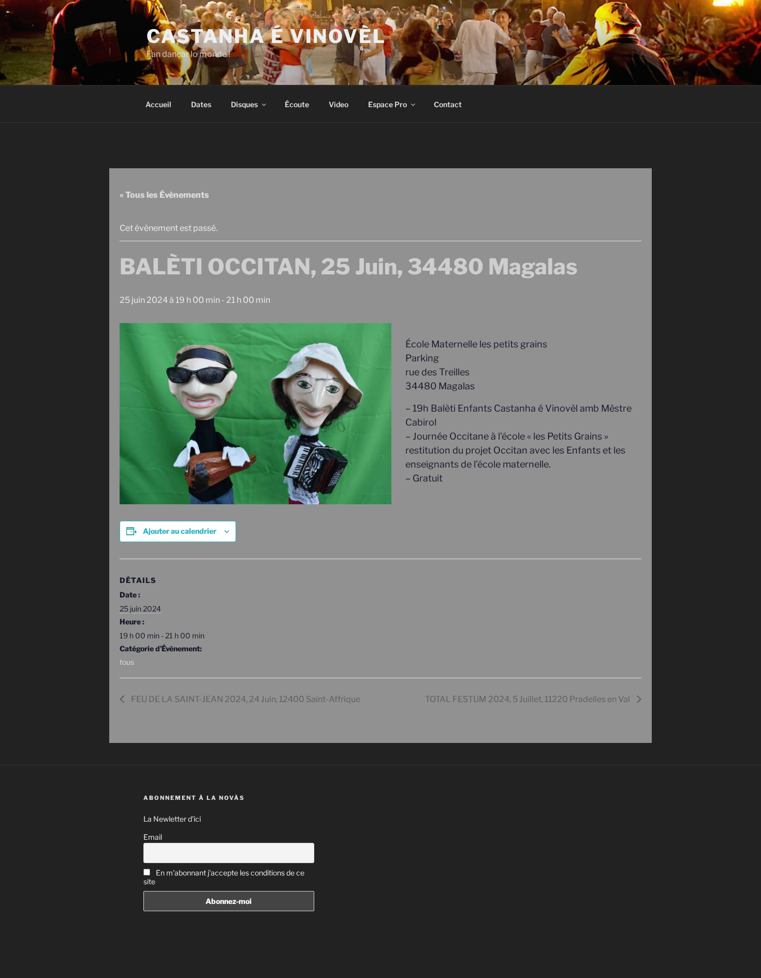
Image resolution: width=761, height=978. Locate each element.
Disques (244, 104)
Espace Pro (387, 104)
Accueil (158, 104)
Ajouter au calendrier (179, 531)
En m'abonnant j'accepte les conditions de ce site (223, 877)
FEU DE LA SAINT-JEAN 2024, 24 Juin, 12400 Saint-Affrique (244, 699)
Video (338, 104)
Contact (448, 104)
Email (152, 837)
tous (127, 662)
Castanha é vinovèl (266, 36)
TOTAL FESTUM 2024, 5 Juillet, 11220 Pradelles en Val (528, 699)
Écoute (297, 104)
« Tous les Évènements (164, 195)
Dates (201, 104)
